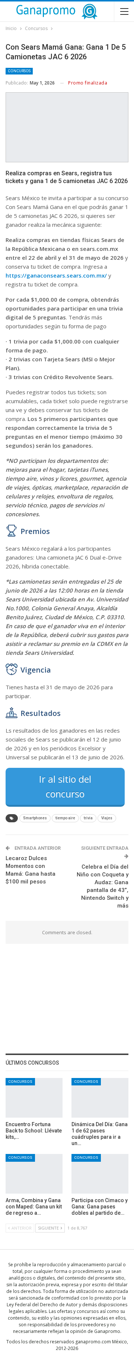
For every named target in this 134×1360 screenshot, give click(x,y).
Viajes (106, 818)
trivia (88, 818)
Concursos (19, 71)
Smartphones (35, 818)
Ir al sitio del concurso (65, 786)
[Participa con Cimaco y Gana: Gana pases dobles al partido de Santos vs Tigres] (99, 1174)
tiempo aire (65, 818)
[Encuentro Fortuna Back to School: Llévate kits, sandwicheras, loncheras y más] (34, 1098)
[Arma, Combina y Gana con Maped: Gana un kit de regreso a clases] (34, 1174)
